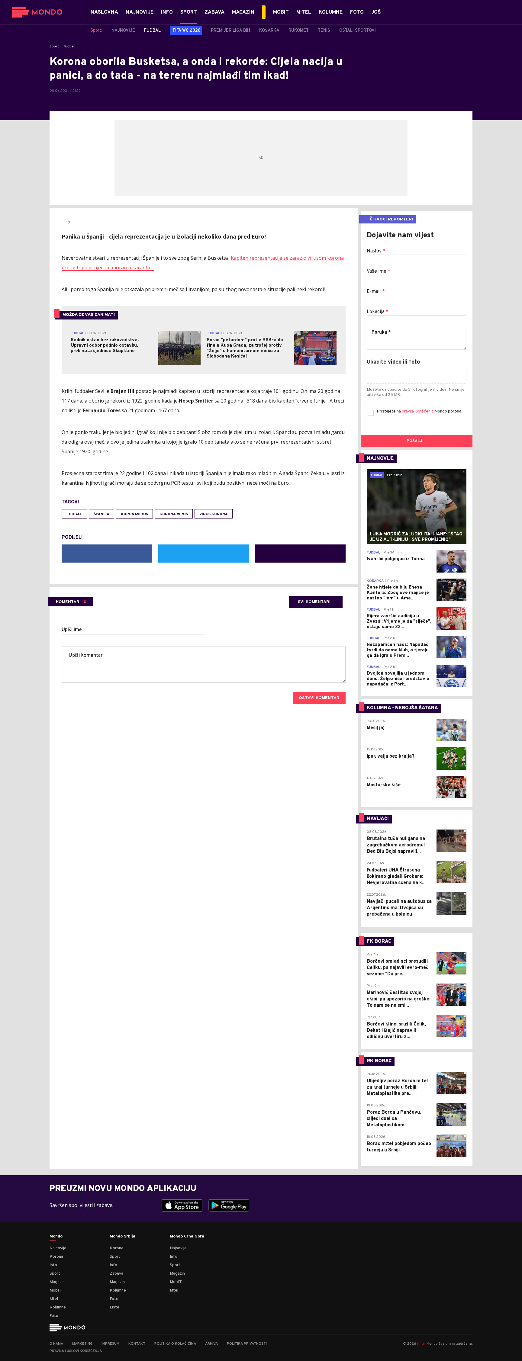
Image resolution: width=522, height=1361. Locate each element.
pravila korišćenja (418, 411)
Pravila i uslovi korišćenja (76, 1351)
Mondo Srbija (122, 1236)
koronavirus (134, 514)
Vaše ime (378, 271)
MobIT (56, 1290)
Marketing (82, 1343)
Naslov (376, 251)
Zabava (116, 1273)
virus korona (213, 514)
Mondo (56, 1236)
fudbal (74, 514)
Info (53, 1265)
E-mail (376, 291)
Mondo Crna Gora (187, 1236)
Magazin (57, 1282)
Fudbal (69, 46)
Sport (54, 46)
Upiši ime (72, 630)
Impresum (110, 1343)
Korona (56, 1256)
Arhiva (211, 1343)
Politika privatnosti (247, 1343)
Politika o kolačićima (175, 1343)
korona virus (174, 514)
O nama (56, 1343)
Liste (114, 1307)
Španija (101, 514)
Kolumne (58, 1307)
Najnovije (58, 1248)
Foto (54, 1315)
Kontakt (136, 1343)
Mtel (54, 1299)
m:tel (421, 1343)
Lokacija (377, 312)
